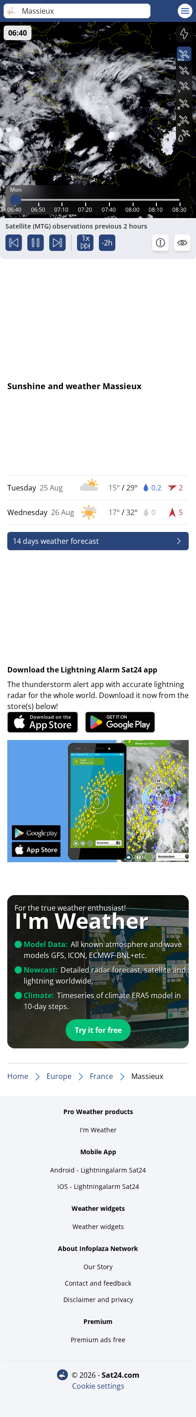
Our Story (98, 1266)
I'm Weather (98, 1129)
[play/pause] (35, 242)
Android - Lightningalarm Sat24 (98, 1170)
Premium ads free (98, 1339)
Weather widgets (98, 1226)
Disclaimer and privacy (98, 1299)
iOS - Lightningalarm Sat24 (98, 1186)
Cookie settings (98, 1386)
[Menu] (185, 11)
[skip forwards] (57, 242)
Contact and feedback (98, 1283)
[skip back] (13, 242)
